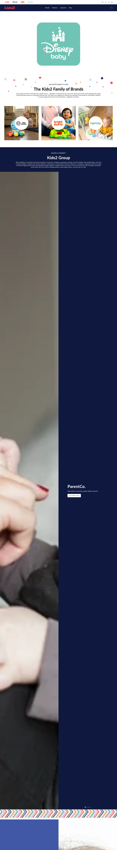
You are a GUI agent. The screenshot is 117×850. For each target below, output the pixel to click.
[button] (47, 8)
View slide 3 (88, 807)
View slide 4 (90, 807)
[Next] (114, 490)
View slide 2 (59, 74)
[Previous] (2, 490)
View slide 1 (57, 74)
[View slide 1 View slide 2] (58, 44)
